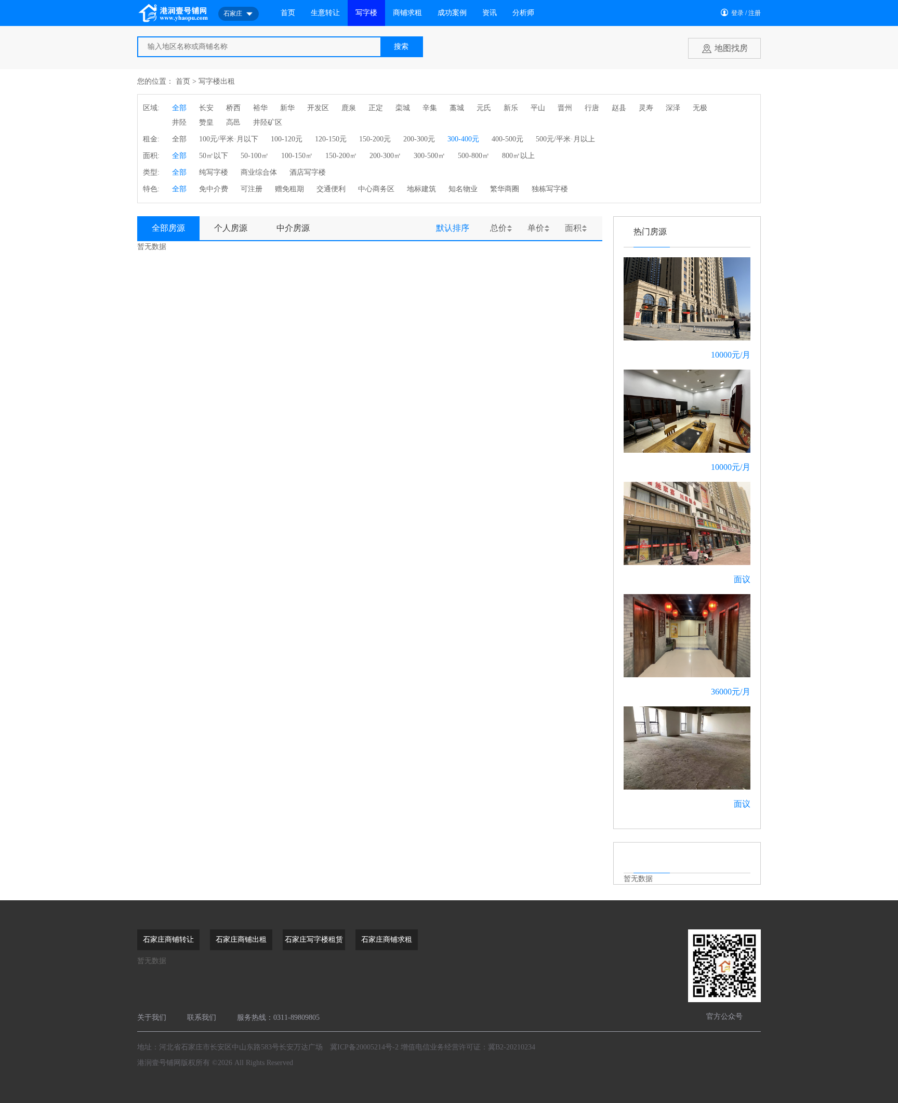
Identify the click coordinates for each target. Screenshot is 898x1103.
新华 (287, 108)
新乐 (511, 108)
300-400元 (463, 139)
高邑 (233, 122)
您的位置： (155, 81)
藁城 (457, 108)
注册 (754, 13)
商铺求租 (407, 13)
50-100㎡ (255, 156)
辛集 (429, 108)
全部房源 (168, 228)
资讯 (489, 13)
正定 (375, 108)
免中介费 (213, 189)
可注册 (251, 189)
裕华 (260, 108)
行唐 (592, 108)
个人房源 (230, 228)
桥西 (233, 108)
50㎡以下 (213, 156)
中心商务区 (376, 189)
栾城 (402, 108)
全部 (179, 108)
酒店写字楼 (307, 172)
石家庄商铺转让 (168, 939)
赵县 (619, 108)
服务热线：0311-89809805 (278, 1017)
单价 (535, 228)
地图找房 (731, 48)
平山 (538, 108)
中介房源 (293, 228)
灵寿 (646, 108)
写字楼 (366, 13)
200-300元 (419, 139)
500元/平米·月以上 (565, 139)
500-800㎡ (474, 156)
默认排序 (452, 228)
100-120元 (286, 139)
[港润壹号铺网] (173, 13)
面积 (573, 228)
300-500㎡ (429, 156)
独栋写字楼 (550, 189)
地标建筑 (421, 189)
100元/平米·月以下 (228, 139)
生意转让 (325, 13)
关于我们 (151, 1017)
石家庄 (232, 13)
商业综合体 (259, 172)
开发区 (318, 108)
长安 (206, 108)
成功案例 (452, 13)
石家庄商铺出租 (241, 939)
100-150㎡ (297, 156)
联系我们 (201, 1017)
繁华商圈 (504, 189)
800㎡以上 (518, 156)
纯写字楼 (213, 172)
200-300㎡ (385, 156)
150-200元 (375, 139)
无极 (700, 108)
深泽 (673, 108)
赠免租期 (289, 189)
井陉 (179, 122)
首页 (288, 13)
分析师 (523, 13)
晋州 (565, 108)
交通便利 (331, 189)
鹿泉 (348, 108)
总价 (498, 228)
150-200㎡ (341, 156)
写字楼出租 (217, 81)
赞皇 (206, 122)
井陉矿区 (267, 122)
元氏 (484, 108)
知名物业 (463, 189)
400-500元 (507, 139)
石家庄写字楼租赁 (314, 939)
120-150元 (331, 139)
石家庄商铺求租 (386, 939)
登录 (737, 13)
